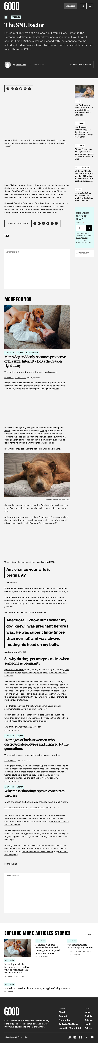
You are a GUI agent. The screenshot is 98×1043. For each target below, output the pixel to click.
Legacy (20, 353)
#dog (6, 672)
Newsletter (64, 1020)
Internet (80, 145)
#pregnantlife (20, 709)
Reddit (7, 430)
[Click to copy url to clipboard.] (29, 88)
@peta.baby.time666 (14, 669)
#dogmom (9, 709)
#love (11, 672)
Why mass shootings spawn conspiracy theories (34, 793)
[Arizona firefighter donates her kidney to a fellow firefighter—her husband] (84, 193)
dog (57, 388)
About (62, 1012)
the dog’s (35, 448)
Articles (16, 17)
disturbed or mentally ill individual (37, 851)
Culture (88, 1028)
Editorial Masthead (68, 1024)
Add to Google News (82, 64)
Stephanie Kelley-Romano (16, 808)
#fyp (35, 672)
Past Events (32, 353)
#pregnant (56, 706)
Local (78, 189)
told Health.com (42, 684)
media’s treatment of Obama (48, 197)
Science (89, 1020)
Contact (63, 1016)
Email (80, 223)
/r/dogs (43, 430)
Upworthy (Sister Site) (70, 1028)
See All (88, 934)
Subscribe (70, 6)
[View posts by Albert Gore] (7, 64)
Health (88, 1024)
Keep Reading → (11, 730)
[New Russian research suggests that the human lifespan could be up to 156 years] (84, 129)
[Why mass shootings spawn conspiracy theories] (80, 947)
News (87, 1012)
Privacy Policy (81, 242)
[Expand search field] (83, 6)
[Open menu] (89, 6)
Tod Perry (9, 378)
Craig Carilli (10, 761)
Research (80, 123)
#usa (67, 669)
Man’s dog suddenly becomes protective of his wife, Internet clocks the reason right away (35, 361)
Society (88, 1016)
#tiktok (18, 672)
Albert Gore (21, 64)
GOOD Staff (20, 378)
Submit (90, 229)
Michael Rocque (37, 808)
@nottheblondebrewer (14, 706)
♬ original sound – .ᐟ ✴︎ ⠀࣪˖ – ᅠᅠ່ (41, 709)
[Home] (6, 17)
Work (78, 101)
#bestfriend (27, 672)
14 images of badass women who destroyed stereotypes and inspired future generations (36, 744)
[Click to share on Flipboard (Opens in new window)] (20, 88)
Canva (67, 499)
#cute (39, 672)
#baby (45, 672)
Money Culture (82, 167)
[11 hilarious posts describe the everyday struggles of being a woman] (49, 988)
